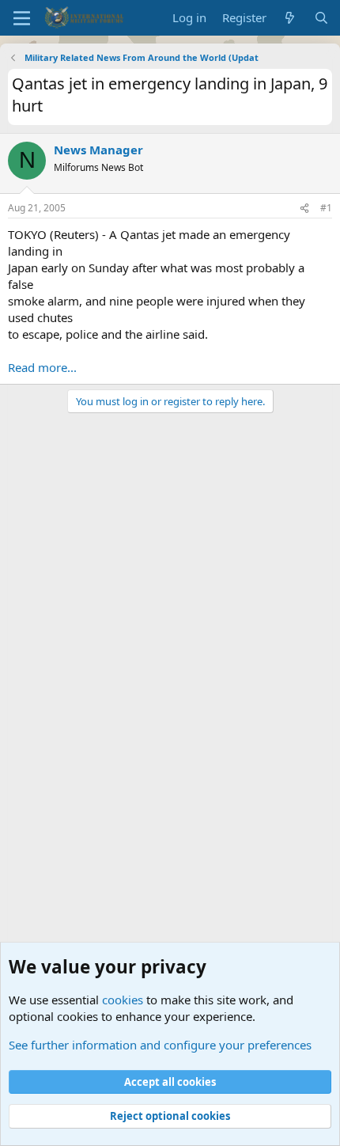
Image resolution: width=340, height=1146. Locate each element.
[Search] (321, 17)
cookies (122, 999)
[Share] (304, 208)
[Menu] (21, 18)
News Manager (98, 149)
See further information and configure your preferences (160, 1045)
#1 (326, 207)
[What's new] (289, 17)
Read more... (42, 367)
